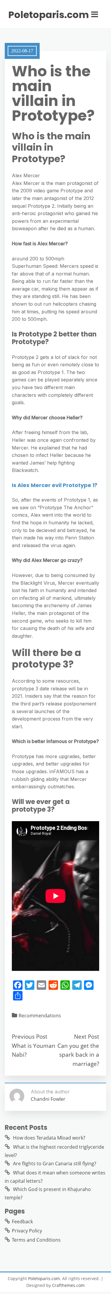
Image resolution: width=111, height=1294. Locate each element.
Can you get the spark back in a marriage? (78, 1055)
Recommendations (40, 1015)
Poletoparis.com (48, 14)
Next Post (86, 1036)
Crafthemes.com (68, 1285)
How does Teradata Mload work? (49, 1138)
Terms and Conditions (36, 1240)
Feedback (22, 1221)
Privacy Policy (27, 1230)
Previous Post (29, 1036)
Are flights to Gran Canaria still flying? (54, 1163)
